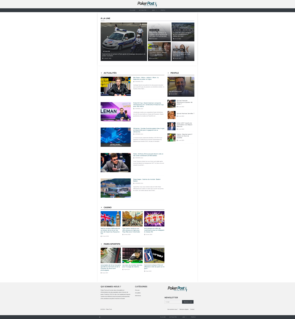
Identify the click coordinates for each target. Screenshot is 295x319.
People (163, 10)
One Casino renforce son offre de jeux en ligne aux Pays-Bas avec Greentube (131, 230)
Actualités (142, 10)
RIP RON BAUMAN (175, 91)
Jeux (153, 10)
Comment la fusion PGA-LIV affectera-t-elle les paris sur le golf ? (154, 266)
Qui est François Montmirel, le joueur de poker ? (184, 102)
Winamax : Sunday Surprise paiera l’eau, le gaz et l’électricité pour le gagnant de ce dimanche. (148, 130)
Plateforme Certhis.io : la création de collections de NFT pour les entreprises (158, 34)
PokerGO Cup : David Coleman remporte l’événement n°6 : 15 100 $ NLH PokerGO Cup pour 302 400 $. (148, 104)
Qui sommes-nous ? (172, 309)
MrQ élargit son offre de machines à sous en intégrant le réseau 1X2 (154, 230)
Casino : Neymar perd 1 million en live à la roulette (184, 135)
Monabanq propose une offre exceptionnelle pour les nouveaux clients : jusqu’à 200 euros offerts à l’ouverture (159, 52)
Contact (192, 309)
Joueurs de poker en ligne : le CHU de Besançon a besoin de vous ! (182, 34)
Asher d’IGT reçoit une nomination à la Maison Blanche (184, 124)
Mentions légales (184, 309)
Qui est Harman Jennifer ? (185, 113)
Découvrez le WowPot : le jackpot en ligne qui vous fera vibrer (181, 54)
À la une (132, 10)
